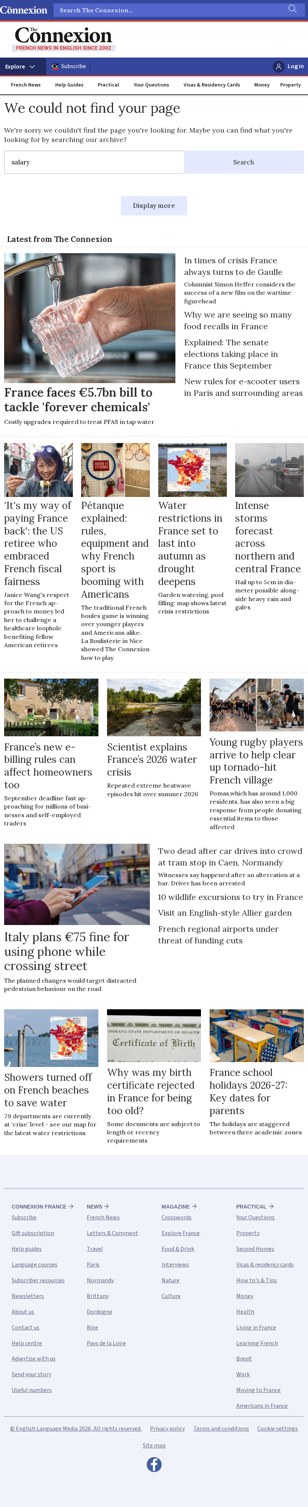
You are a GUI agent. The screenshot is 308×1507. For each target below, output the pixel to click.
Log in (296, 66)
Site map (154, 1445)
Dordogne (99, 1312)
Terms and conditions (221, 1429)
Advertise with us (34, 1359)
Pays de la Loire (106, 1343)
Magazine (176, 1207)
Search (243, 162)
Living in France (256, 1327)
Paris (93, 1265)
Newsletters (28, 1296)
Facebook (154, 1466)
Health (245, 1312)
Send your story (31, 1374)
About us (23, 1312)
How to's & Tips (256, 1280)
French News (26, 85)
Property (290, 85)
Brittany (98, 1296)
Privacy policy (167, 1429)
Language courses (34, 1265)
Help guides (27, 1249)
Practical (108, 85)
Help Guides (69, 85)
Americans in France (262, 1406)
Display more (154, 205)
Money (262, 85)
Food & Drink (178, 1249)
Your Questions (151, 85)
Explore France (181, 1233)
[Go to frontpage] (63, 39)
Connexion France (39, 1207)
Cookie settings (277, 1429)
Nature (171, 1280)
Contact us (25, 1327)
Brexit (244, 1359)
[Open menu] (23, 66)
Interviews (175, 1265)
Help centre (27, 1343)
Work (243, 1374)
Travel (95, 1249)
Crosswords (177, 1217)
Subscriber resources (38, 1280)
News (94, 1207)
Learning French (257, 1343)
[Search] (292, 10)
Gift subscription (33, 1233)
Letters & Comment (112, 1233)
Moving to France (258, 1390)
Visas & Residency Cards (212, 85)
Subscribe (73, 66)
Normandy (100, 1280)
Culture (171, 1296)
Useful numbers (32, 1390)
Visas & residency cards (265, 1265)
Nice (92, 1327)
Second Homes (255, 1249)
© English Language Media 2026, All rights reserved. (76, 1429)
